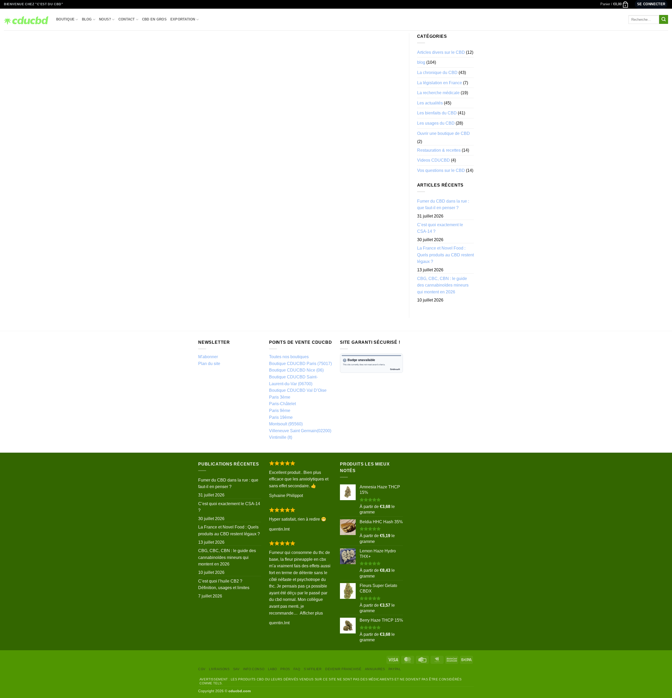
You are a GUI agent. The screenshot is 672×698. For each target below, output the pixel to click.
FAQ (296, 669)
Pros (285, 669)
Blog (87, 19)
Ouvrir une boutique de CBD (443, 133)
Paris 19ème (281, 417)
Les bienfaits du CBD (437, 113)
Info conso (253, 669)
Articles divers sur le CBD (441, 52)
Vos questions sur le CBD (441, 170)
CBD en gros (154, 19)
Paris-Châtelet (282, 403)
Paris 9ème (279, 410)
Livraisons (219, 669)
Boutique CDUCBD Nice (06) (296, 370)
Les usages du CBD (436, 123)
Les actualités (430, 103)
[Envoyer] (663, 19)
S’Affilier (313, 669)
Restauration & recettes (439, 150)
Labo (272, 669)
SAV (236, 669)
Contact (126, 19)
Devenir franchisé (343, 669)
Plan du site (209, 363)
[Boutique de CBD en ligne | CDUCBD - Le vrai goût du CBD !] (26, 19)
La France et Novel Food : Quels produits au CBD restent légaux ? (445, 255)
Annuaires (375, 669)
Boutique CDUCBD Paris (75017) (300, 363)
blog (421, 62)
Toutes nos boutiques (289, 357)
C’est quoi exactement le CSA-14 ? (440, 228)
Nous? (105, 19)
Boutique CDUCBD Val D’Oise (298, 390)
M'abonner (208, 357)
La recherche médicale (438, 93)
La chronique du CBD (437, 72)
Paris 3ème (279, 397)
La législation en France (439, 83)
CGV (202, 669)
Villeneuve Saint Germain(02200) (300, 431)
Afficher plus (311, 613)
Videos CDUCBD (433, 160)
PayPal (394, 669)
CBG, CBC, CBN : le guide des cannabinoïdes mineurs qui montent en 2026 (443, 285)
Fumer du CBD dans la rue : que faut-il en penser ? (443, 204)
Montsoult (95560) (286, 424)
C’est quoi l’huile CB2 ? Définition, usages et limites (223, 584)
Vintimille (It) (280, 437)
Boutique (65, 19)
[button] (614, 4)
